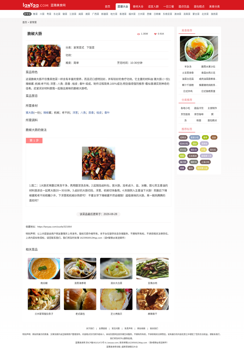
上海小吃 (205, 162)
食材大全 (138, 6)
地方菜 (113, 14)
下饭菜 (90, 47)
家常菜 (27, 14)
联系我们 (154, 328)
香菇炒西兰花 (208, 72)
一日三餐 (168, 6)
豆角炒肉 (152, 283)
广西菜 (95, 14)
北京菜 (205, 14)
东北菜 (56, 14)
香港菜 (123, 14)
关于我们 (90, 328)
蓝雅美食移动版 (113, 347)
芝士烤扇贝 (116, 313)
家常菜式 (79, 47)
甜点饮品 (184, 6)
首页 (107, 6)
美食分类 (214, 6)
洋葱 (75, 112)
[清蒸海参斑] (80, 268)
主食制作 (212, 108)
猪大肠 (30, 112)
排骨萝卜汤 (206, 156)
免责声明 (128, 328)
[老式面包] (80, 299)
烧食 (214, 137)
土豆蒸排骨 (188, 72)
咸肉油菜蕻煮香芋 (208, 79)
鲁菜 (35, 14)
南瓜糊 (44, 283)
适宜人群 (153, 6)
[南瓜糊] (44, 268)
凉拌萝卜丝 (202, 168)
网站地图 (141, 328)
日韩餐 (157, 14)
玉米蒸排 (193, 156)
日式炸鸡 (188, 91)
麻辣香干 (152, 313)
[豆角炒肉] (152, 268)
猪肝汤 (194, 162)
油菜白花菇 (188, 79)
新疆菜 (104, 14)
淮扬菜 (214, 14)
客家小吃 (195, 137)
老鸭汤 (183, 137)
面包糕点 (199, 6)
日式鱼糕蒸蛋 (208, 91)
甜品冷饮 (198, 108)
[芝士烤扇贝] (116, 299)
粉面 (199, 120)
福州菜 (132, 14)
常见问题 (116, 328)
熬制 (182, 156)
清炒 (195, 144)
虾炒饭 (183, 150)
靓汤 (191, 168)
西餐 (149, 14)
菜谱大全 (123, 6)
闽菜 (81, 14)
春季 (205, 137)
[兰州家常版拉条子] (44, 299)
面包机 (213, 150)
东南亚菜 (167, 14)
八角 (83, 112)
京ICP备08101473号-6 (96, 343)
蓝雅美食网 (58, 5)
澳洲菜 (177, 14)
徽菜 (65, 14)
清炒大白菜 (116, 283)
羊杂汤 (187, 66)
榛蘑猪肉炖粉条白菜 (209, 85)
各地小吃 (185, 108)
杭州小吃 (184, 144)
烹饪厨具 (185, 114)
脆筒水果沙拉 (208, 66)
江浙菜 (72, 14)
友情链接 (103, 328)
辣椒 (46, 112)
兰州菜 (141, 14)
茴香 (91, 112)
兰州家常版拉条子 (44, 313)
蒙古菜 (196, 14)
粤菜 (49, 14)
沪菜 (203, 150)
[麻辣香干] (152, 299)
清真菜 (186, 14)
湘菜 (87, 14)
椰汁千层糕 (188, 85)
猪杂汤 (194, 150)
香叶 (107, 112)
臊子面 (183, 162)
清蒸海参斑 (80, 283)
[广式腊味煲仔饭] (199, 48)
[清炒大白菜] (116, 268)
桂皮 (99, 112)
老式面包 (80, 313)
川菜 (42, 14)
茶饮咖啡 (198, 114)
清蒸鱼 (204, 144)
